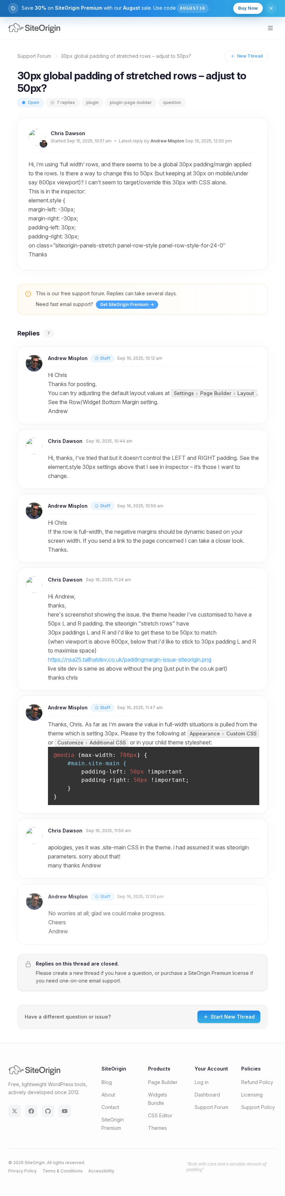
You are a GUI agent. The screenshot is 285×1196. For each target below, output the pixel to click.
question (172, 102)
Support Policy (258, 1107)
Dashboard (207, 1095)
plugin (92, 102)
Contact (110, 1107)
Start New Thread (233, 1017)
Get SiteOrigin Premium (124, 304)
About (108, 1095)
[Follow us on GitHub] (48, 1111)
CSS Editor (160, 1115)
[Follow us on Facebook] (31, 1111)
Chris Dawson (68, 133)
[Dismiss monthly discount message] (271, 8)
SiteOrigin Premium (209, 973)
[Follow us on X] (14, 1111)
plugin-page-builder (131, 102)
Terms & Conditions (62, 1170)
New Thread (250, 56)
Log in (202, 1082)
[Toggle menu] (270, 28)
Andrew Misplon (167, 140)
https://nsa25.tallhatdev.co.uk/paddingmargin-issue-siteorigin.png (129, 659)
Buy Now (248, 8)
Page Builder (163, 1082)
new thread (86, 973)
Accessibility (101, 1170)
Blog (106, 1082)
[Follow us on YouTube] (64, 1111)
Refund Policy (257, 1082)
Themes (157, 1128)
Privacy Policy (22, 1170)
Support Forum (34, 56)
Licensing (252, 1095)
